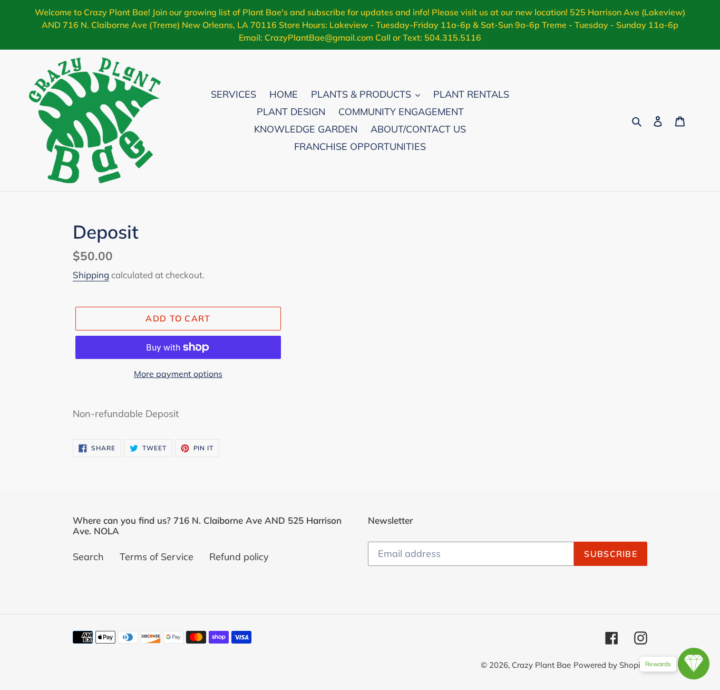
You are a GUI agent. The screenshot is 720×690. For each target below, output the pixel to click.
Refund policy (239, 557)
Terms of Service (156, 557)
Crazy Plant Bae (541, 665)
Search (88, 557)
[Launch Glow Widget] (693, 663)
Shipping (91, 274)
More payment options (178, 373)
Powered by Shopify (610, 665)
